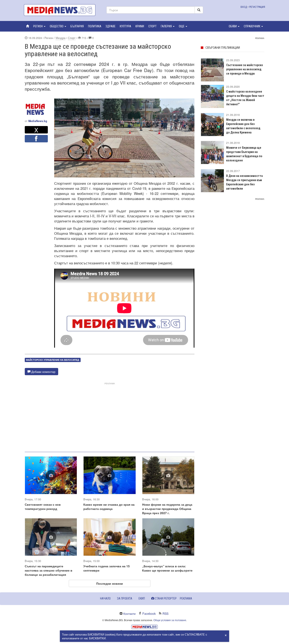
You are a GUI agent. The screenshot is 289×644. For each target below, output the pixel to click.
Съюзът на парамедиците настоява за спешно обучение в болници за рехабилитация (48, 570)
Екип (142, 598)
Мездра (60, 38)
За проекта (124, 598)
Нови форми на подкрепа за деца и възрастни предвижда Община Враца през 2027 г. (167, 508)
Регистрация (257, 6)
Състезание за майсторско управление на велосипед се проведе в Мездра (244, 69)
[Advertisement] (110, 415)
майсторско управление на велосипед (52, 359)
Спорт (72, 38)
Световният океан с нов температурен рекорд (43, 506)
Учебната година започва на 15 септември (106, 568)
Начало (105, 598)
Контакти (129, 613)
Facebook (149, 613)
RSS (165, 613)
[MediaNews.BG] (62, 10)
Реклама (186, 598)
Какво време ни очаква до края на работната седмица (109, 506)
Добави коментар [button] (42, 371)
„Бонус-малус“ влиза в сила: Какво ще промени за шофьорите (167, 568)
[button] (39, 26)
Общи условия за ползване (169, 620)
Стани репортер (165, 598)
